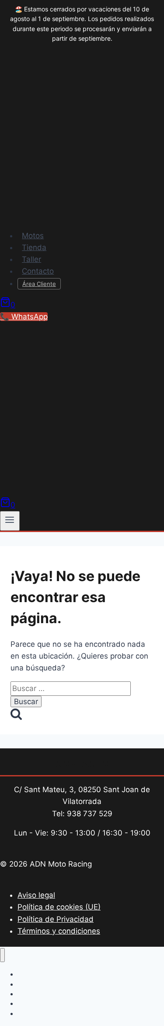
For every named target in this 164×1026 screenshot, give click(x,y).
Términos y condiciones (58, 931)
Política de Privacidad (55, 919)
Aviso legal (36, 895)
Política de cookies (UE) (59, 907)
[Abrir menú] (10, 520)
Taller (31, 259)
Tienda (34, 247)
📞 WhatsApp (24, 316)
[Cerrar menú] (2, 955)
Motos (33, 235)
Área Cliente (39, 283)
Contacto (38, 271)
